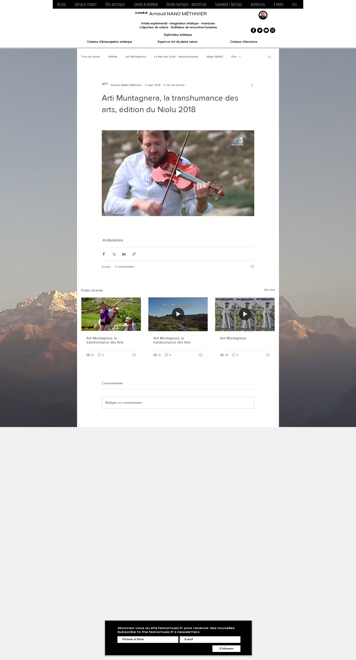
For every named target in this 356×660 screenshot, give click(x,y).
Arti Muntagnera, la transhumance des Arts (104, 340)
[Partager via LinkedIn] (124, 254)
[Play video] (178, 173)
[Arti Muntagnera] (245, 314)
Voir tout (269, 289)
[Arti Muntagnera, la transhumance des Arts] (111, 314)
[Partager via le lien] (134, 254)
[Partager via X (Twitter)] (114, 254)
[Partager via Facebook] (104, 254)
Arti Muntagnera (135, 56)
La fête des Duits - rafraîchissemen (176, 56)
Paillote (112, 56)
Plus (234, 56)
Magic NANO (215, 56)
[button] (270, 56)
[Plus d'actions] (251, 84)
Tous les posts (90, 56)
